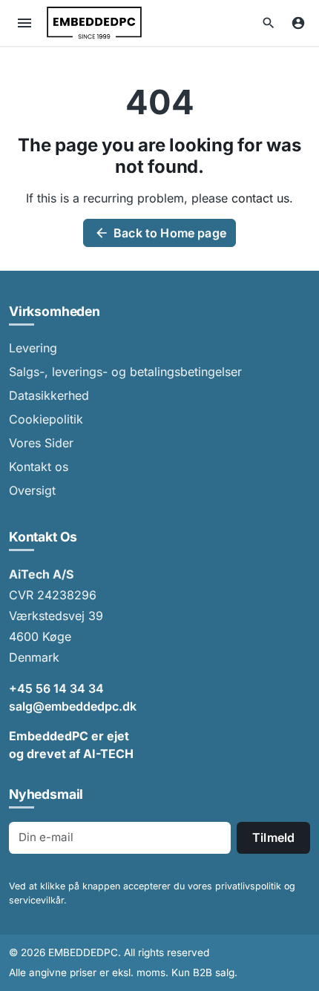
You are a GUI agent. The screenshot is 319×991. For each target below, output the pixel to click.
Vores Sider (41, 442)
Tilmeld (273, 837)
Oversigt (32, 490)
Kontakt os (38, 466)
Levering (33, 347)
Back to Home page (160, 232)
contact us (260, 198)
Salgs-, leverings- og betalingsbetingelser (125, 371)
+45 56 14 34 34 (56, 688)
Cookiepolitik (46, 419)
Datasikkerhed (49, 395)
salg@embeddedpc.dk (73, 706)
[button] (268, 23)
